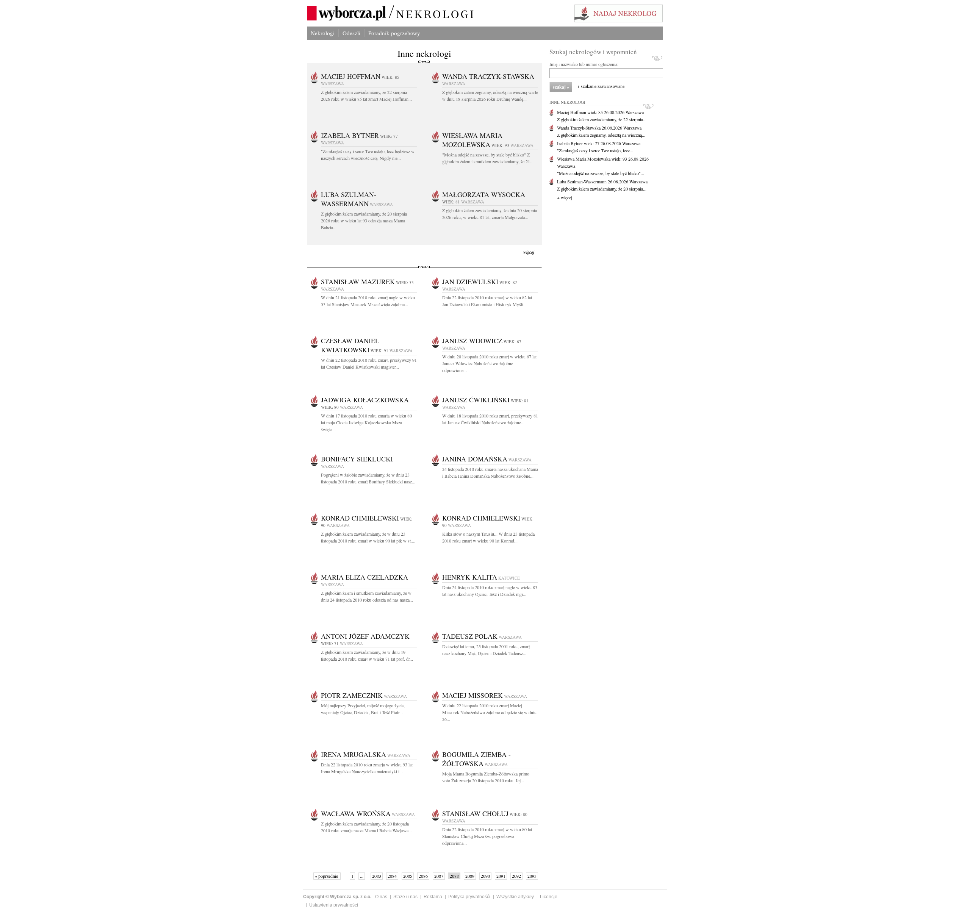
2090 (485, 876)
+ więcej (564, 197)
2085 (407, 876)
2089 (469, 876)
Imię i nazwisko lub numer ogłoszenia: (583, 64)
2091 (500, 876)
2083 (376, 876)
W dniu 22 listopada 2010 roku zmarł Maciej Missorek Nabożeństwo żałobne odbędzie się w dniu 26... (489, 712)
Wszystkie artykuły (515, 896)
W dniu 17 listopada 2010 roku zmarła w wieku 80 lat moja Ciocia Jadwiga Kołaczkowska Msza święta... (366, 422)
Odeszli (351, 33)
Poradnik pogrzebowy (394, 33)
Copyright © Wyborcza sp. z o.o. (337, 896)
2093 (532, 876)
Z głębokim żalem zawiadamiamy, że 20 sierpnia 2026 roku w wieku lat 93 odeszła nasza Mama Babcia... (364, 220)
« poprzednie (327, 876)
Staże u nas (405, 896)
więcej (528, 252)
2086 (423, 876)
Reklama (433, 896)
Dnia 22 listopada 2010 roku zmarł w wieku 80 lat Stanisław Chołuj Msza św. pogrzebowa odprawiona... (487, 836)
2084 (392, 876)
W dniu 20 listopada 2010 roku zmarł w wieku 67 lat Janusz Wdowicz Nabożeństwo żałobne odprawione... (489, 363)
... (361, 876)
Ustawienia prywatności (333, 905)
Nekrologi (323, 33)
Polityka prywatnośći (469, 896)
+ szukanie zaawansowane (600, 86)
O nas (381, 896)
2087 (438, 876)
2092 (516, 876)
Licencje (548, 896)
